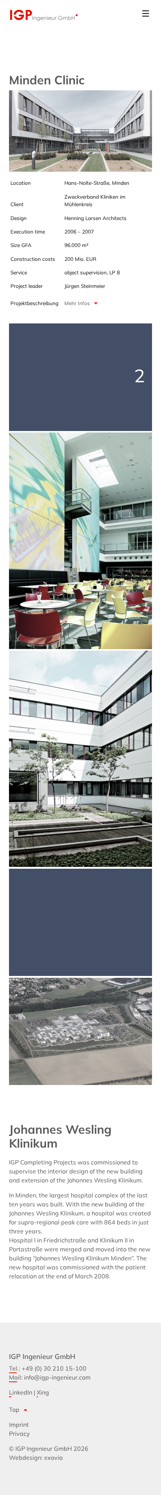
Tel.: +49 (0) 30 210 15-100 (47, 1368)
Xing (43, 1392)
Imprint (19, 1424)
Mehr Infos (82, 303)
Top (19, 1409)
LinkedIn (20, 1392)
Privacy (19, 1433)
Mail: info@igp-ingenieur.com (50, 1377)
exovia (53, 1457)
